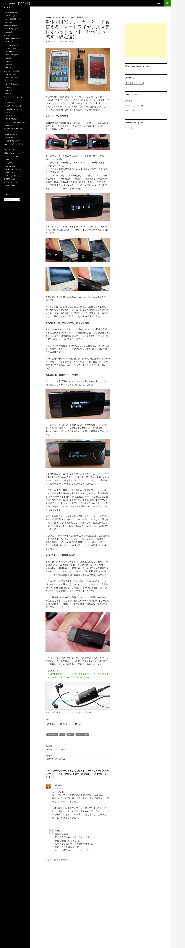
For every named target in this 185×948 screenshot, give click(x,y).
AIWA (7, 87)
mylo (7, 22)
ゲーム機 (7, 48)
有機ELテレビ (10, 125)
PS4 (6, 61)
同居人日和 (130, 110)
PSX (6, 112)
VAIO (7, 81)
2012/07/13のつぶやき (55, 757)
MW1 (62, 734)
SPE (6, 94)
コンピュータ (9, 71)
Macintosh (9, 74)
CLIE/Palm (9, 16)
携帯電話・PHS (82, 17)
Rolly (7, 163)
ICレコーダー (10, 156)
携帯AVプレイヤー (10, 153)
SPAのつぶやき (9, 29)
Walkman (8, 166)
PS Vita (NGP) (10, 55)
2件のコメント (72, 42)
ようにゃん (57, 785)
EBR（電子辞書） (11, 19)
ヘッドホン (9, 45)
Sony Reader (8, 25)
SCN (7, 90)
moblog (8, 32)
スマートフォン (82, 734)
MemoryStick (10, 185)
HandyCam (9, 138)
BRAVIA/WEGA (11, 106)
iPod (7, 159)
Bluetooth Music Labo (138, 66)
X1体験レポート (13, 109)
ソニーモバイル (70, 17)
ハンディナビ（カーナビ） (14, 144)
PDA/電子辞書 (9, 13)
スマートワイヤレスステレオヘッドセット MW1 (69, 712)
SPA (61, 42)
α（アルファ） (10, 141)
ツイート (129, 128)
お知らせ (7, 35)
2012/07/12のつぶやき (55, 747)
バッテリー (8, 150)
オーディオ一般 (58, 17)
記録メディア (9, 182)
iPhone (49, 17)
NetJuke (8, 42)
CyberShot (9, 134)
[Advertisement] (146, 40)
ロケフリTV (9, 119)
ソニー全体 (8, 84)
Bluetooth (52, 734)
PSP (6, 64)
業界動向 (7, 179)
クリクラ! (129, 100)
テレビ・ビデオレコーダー (14, 97)
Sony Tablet (9, 77)
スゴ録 (7, 116)
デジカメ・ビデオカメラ (13, 129)
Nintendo (8, 51)
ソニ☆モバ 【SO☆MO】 (17, 3)
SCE (6, 68)
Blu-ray (8, 103)
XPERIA (70, 734)
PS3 (6, 58)
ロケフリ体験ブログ (14, 122)
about (159, 3)
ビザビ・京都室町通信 (134, 105)
